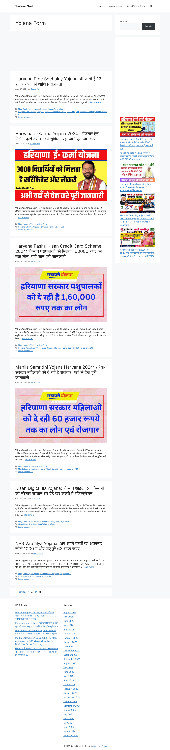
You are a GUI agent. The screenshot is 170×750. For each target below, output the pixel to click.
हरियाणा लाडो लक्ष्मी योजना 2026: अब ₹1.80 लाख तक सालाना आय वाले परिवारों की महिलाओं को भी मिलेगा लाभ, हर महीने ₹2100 (137, 253)
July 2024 (68, 714)
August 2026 (69, 612)
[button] (151, 6)
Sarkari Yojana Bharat (136, 6)
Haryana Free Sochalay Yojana (31, 112)
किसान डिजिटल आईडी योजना (47, 524)
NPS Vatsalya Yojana (26, 576)
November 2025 (71, 650)
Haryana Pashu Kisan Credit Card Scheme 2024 (74, 348)
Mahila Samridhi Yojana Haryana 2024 (62, 469)
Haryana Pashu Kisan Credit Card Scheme (35, 348)
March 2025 (69, 684)
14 (36, 592)
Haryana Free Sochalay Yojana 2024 (60, 112)
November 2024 (71, 697)
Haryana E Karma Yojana (28, 227)
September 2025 (71, 659)
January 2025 (70, 693)
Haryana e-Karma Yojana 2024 (52, 227)
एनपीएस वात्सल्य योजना (43, 576)
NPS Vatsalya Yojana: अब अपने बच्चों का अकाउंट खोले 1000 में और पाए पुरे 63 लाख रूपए (58, 546)
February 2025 (70, 689)
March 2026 (69, 633)
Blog (20, 109)
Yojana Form (59, 109)
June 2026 (68, 621)
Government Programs (49, 521)
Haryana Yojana (115, 6)
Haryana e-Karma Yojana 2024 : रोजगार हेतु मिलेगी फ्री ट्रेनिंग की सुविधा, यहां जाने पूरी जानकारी (57, 136)
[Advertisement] (61, 51)
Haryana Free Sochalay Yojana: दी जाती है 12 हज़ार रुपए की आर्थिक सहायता (58, 81)
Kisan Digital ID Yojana (27, 524)
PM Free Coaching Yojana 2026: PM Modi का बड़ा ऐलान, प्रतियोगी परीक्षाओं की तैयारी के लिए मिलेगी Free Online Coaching (36, 641)
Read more (95, 102)
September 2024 (71, 706)
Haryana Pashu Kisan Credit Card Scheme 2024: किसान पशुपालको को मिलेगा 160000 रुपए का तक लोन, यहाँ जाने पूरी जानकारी (58, 251)
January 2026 (70, 642)
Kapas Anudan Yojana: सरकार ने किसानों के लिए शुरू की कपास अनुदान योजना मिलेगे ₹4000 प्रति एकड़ (137, 156)
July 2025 (68, 667)
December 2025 (71, 646)
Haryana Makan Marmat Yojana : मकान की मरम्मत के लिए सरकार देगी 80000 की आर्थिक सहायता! (136, 187)
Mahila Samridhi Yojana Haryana (31, 469)
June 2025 (68, 672)
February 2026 (70, 638)
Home (100, 6)
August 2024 (69, 710)
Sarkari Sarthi (25, 6)
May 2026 (68, 625)
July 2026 (68, 616)
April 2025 (68, 680)
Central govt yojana (31, 109)
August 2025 (69, 663)
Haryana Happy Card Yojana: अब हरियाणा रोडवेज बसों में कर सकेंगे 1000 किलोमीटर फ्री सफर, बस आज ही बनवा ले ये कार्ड (35, 615)
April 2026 (68, 629)
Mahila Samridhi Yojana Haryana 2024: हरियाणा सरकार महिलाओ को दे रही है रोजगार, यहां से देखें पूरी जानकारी (61, 372)
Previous (21, 592)
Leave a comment (25, 117)
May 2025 (68, 676)
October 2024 (70, 701)
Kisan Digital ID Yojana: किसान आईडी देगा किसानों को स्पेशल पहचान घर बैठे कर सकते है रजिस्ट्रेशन (59, 491)
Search (123, 21)
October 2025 (70, 655)
